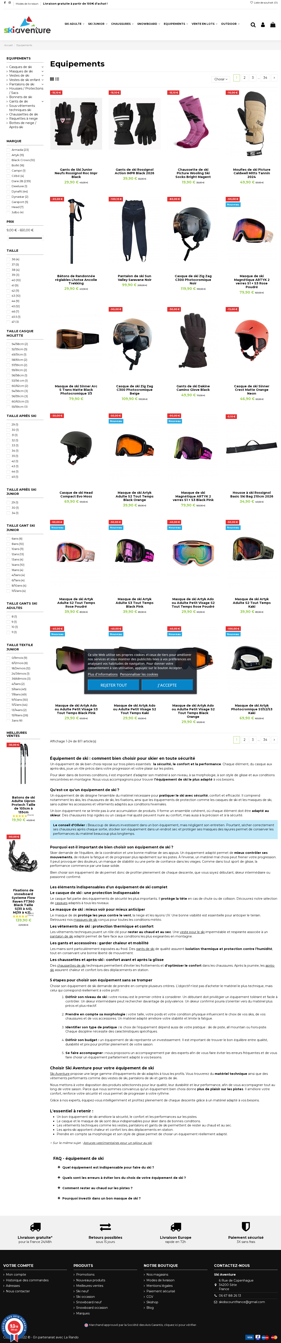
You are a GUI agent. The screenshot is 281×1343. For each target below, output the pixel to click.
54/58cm (20, 344)
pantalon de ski (61, 936)
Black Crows (23, 160)
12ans (18, 554)
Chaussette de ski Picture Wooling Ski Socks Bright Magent (193, 173)
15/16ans (20, 715)
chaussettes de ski (71, 966)
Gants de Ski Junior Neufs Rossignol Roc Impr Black (76, 173)
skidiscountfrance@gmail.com (242, 1302)
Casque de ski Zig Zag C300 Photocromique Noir (193, 279)
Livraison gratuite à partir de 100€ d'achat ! (75, 3)
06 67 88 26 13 (230, 1296)
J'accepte (167, 685)
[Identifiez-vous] (262, 25)
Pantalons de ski (21, 84)
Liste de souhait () (265, 2)
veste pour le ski (192, 932)
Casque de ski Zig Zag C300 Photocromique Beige (134, 390)
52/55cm (19, 349)
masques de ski (85, 920)
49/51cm (19, 354)
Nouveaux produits (90, 1280)
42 (15, 290)
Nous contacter (18, 1291)
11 (14, 632)
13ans (17, 559)
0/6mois (19, 657)
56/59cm (20, 396)
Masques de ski (21, 71)
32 (15, 440)
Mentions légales (159, 1286)
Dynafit (20, 191)
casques (61, 903)
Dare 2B (21, 181)
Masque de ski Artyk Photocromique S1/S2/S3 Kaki (251, 709)
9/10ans (20, 699)
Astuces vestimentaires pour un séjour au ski (117, 1143)
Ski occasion (85, 1297)
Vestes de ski (19, 75)
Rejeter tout (114, 685)
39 (15, 274)
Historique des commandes (27, 1280)
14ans (18, 564)
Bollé (18, 165)
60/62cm (20, 386)
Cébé (18, 176)
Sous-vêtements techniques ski (22, 108)
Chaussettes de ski (23, 114)
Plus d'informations (103, 674)
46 (15, 311)
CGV (149, 1297)
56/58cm (19, 375)
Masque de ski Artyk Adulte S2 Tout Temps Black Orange (134, 496)
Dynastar (20, 196)
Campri (18, 170)
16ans (17, 570)
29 (15, 424)
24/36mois (20, 673)
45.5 (16, 316)
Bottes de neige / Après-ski (22, 125)
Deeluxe (19, 186)
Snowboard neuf (88, 1302)
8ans (18, 544)
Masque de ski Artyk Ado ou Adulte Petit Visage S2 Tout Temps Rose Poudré (193, 603)
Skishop (152, 1302)
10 (15, 626)
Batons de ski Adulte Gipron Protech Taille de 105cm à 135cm (23, 804)
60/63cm (20, 401)
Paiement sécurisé (160, 1291)
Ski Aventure (60, 1074)
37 (15, 264)
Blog (150, 1308)
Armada (20, 149)
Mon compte (16, 1275)
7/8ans (19, 694)
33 (15, 445)
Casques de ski (20, 67)
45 (16, 306)
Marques (83, 1313)
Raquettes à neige (23, 118)
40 (16, 280)
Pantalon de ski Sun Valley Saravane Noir (134, 278)
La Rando (71, 1337)
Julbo (17, 212)
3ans (17, 720)
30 (15, 429)
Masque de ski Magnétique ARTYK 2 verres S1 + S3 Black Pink (193, 496)
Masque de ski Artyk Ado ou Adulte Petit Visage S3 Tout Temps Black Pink (76, 709)
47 (15, 321)
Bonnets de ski (20, 97)
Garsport (20, 202)
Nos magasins (157, 1275)
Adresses (13, 1286)
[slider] (8, 238)
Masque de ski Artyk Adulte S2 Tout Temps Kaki (252, 603)
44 (15, 301)
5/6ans (19, 689)
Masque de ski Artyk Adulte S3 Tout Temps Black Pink (134, 603)
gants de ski (145, 949)
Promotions (85, 1275)
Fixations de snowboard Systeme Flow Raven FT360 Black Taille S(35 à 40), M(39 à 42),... (23, 901)
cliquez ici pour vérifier (180, 1325)
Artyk (18, 155)
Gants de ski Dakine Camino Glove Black (193, 388)
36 (15, 259)
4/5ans (18, 575)
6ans (17, 538)
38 (16, 269)
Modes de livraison (27, 3)
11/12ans (19, 590)
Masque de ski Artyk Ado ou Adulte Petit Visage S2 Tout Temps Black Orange (193, 711)
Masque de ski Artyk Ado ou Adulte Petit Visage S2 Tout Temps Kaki (134, 709)
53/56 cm (20, 380)
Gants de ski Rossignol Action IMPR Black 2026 (134, 171)
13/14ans (19, 710)
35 (15, 456)
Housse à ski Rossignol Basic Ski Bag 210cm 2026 (251, 494)
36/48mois (21, 678)
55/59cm (20, 406)
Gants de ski (18, 101)
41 (15, 285)
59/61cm (19, 370)
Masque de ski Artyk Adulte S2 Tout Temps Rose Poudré (76, 603)
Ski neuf (82, 1291)
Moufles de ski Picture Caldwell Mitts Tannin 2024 (251, 173)
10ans (17, 549)
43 (16, 295)
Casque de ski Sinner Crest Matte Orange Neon (251, 390)
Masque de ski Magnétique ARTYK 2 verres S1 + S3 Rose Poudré (252, 281)
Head (17, 207)
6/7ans (18, 580)
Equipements (19, 58)
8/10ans (19, 585)
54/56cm (20, 391)
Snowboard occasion (92, 1308)
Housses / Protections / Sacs (26, 90)
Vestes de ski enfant (24, 80)
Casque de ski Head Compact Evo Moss (76, 494)
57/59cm (19, 365)
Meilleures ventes (89, 1286)
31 (15, 435)
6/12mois (20, 663)
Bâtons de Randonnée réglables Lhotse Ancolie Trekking (76, 279)
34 (265, 78)
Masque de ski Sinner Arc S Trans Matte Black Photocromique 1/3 (76, 390)
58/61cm (19, 359)
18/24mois (21, 668)
